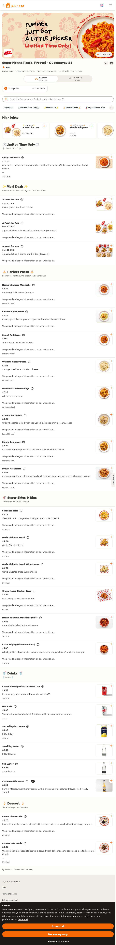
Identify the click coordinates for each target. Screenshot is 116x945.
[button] (13, 5)
